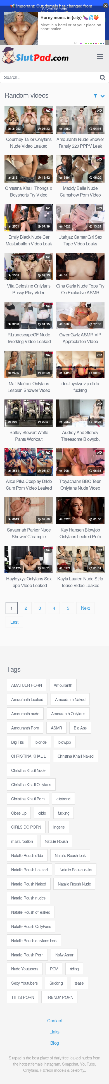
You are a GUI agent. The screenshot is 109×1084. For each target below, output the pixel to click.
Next (85, 608)
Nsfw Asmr (64, 955)
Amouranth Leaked (27, 699)
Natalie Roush (56, 841)
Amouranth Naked (70, 699)
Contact (54, 1020)
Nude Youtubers (24, 968)
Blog (54, 1043)
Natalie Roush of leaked (30, 912)
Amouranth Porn (25, 728)
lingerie (59, 827)
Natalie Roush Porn (27, 955)
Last (14, 622)
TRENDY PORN (59, 997)
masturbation (22, 841)
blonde (41, 742)
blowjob (64, 742)
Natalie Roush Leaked (29, 869)
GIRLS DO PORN (26, 827)
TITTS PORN (22, 997)
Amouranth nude (25, 713)
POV (54, 968)
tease (79, 983)
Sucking (56, 983)
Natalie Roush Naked (28, 884)
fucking (64, 813)
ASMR (56, 728)
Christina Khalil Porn (28, 798)
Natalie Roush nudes (28, 898)
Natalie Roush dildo (27, 855)
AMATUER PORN (26, 685)
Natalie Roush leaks (76, 869)
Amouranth (63, 685)
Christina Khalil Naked (76, 756)
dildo (42, 813)
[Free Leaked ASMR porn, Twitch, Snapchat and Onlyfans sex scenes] (35, 55)
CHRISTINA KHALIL (28, 756)
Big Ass (80, 728)
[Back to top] (99, 1071)
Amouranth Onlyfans (68, 713)
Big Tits (17, 742)
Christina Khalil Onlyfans (31, 784)
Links (54, 1031)
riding (74, 968)
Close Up (18, 813)
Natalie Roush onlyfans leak (34, 940)
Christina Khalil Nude (28, 770)
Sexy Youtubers (24, 983)
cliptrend (63, 798)
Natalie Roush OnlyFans (31, 926)
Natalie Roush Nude (74, 884)
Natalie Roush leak (70, 855)
